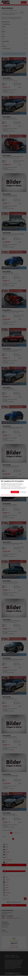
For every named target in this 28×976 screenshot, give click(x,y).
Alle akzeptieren (15, 492)
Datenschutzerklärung (5, 495)
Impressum (13, 495)
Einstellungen (23, 492)
